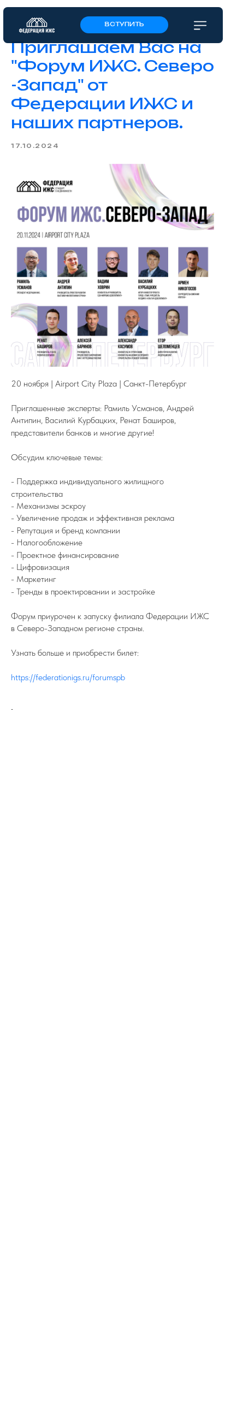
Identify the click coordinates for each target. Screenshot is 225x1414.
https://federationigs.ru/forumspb (68, 677)
